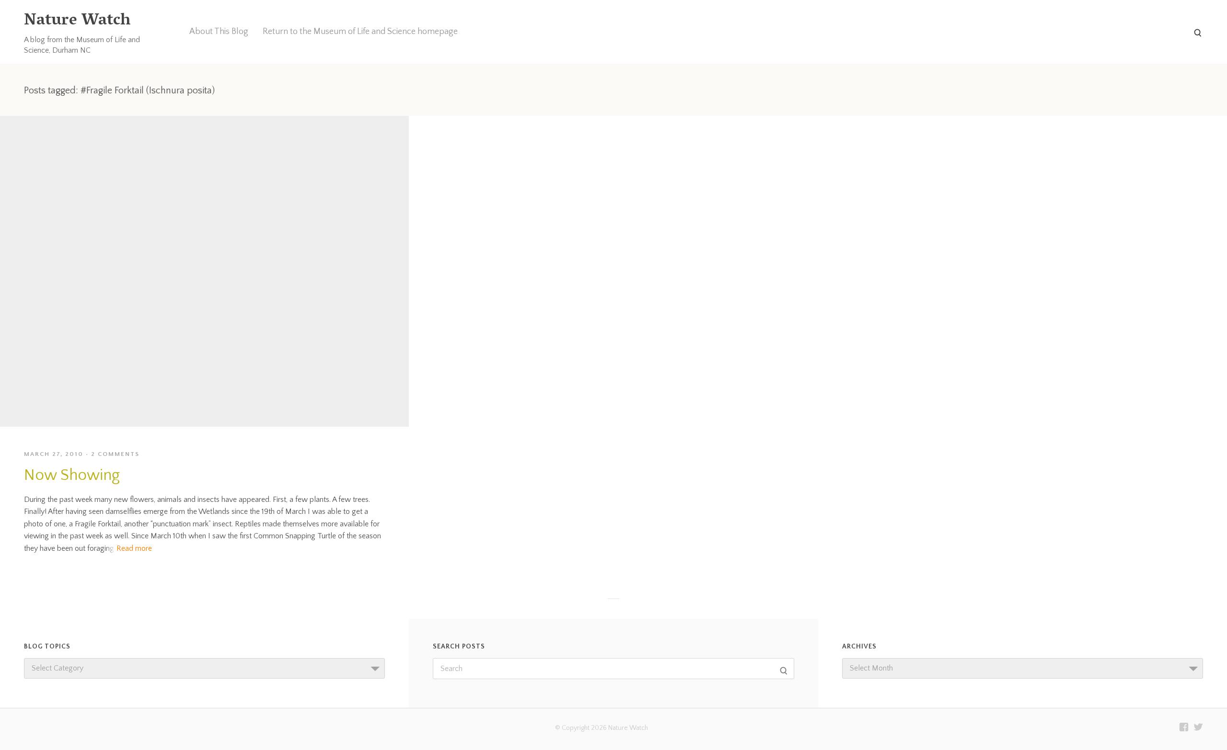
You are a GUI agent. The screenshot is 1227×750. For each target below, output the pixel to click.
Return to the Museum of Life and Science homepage (360, 31)
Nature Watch (77, 21)
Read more (134, 548)
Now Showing (72, 475)
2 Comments (115, 454)
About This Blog (218, 31)
